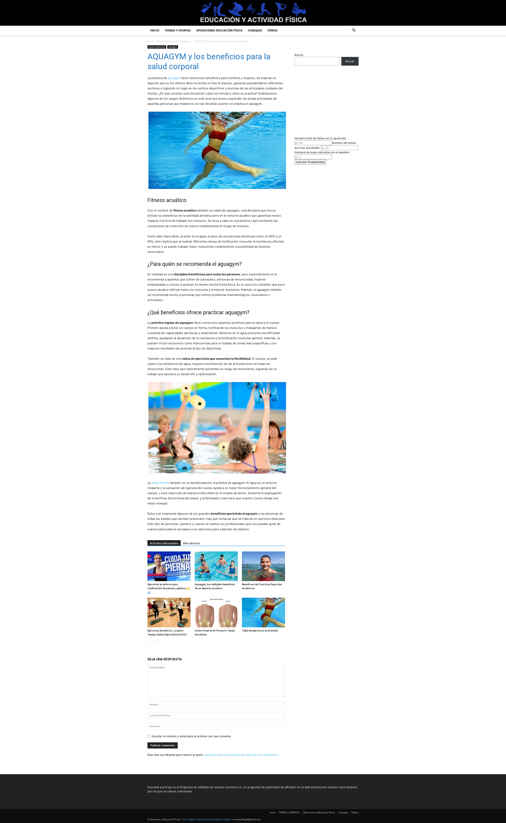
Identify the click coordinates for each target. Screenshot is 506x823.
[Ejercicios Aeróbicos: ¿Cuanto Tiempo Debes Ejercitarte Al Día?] (169, 612)
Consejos (255, 30)
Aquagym (185, 41)
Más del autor (191, 543)
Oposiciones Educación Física (219, 30)
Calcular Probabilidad (310, 162)
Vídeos (272, 30)
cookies (226, 819)
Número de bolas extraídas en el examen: (322, 152)
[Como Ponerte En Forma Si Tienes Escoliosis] (216, 612)
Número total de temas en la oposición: (321, 138)
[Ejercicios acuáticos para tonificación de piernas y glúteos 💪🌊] (169, 566)
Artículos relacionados (164, 543)
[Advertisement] (327, 100)
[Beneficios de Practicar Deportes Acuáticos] (263, 566)
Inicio (154, 30)
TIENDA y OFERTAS (178, 30)
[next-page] (156, 642)
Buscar (299, 55)
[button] (354, 31)
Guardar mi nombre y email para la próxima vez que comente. (191, 736)
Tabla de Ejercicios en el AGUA (260, 630)
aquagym (174, 78)
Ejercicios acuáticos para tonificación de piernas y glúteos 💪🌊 (168, 588)
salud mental (160, 483)
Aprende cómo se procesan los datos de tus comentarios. (241, 754)
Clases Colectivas (166, 41)
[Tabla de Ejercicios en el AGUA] (263, 612)
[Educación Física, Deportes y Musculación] (253, 13)
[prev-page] (149, 642)
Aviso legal (188, 819)
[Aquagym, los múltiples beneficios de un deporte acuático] (216, 566)
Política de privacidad (208, 819)
